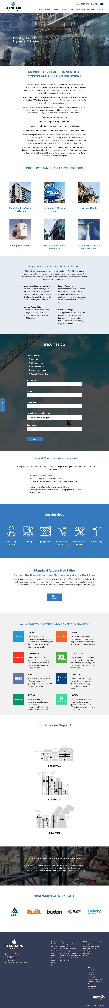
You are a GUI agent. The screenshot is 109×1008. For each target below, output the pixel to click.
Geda (52, 953)
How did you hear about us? (39, 413)
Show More (54, 597)
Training (28, 541)
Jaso (52, 965)
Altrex (53, 960)
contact (27, 871)
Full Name (32, 380)
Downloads (90, 9)
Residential (91, 974)
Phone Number (33, 402)
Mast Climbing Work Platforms (20, 209)
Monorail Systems (65, 960)
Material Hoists (88, 208)
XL (52, 958)
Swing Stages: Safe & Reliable (54, 247)
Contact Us (100, 9)
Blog (83, 9)
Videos (78, 9)
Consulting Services (88, 944)
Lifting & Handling (20, 245)
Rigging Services (45, 541)
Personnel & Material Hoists (54, 209)
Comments (32, 425)
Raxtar (53, 955)
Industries (54, 944)
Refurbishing (97, 541)
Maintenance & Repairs (89, 948)
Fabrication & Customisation (91, 946)
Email (30, 391)
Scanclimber (54, 951)
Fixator (53, 962)
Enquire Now (2, 405)
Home (41, 9)
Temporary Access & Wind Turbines (88, 247)
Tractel (53, 948)
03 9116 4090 (83, 4)
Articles (102, 1005)
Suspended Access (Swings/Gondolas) (70, 955)
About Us (48, 9)
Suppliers (54, 946)
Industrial (90, 972)
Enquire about (33, 356)
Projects (70, 9)
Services (63, 9)
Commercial (91, 969)
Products (55, 9)
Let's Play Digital (94, 1005)
